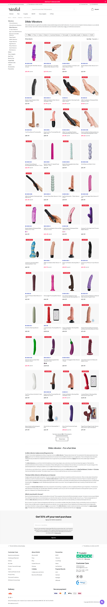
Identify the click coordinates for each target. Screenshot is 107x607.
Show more (62, 439)
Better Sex (11, 58)
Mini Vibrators (12, 50)
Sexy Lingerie (11, 54)
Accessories (11, 67)
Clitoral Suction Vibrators (15, 25)
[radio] (25, 63)
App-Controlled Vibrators (15, 31)
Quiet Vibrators (13, 47)
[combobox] (52, 9)
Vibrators (11, 21)
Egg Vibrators (12, 43)
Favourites (11, 69)
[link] (9, 17)
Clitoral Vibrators (13, 23)
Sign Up (53, 537)
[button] (105, 1)
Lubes (9, 64)
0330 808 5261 (94, 4)
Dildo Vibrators (13, 27)
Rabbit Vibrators (13, 39)
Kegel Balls (11, 60)
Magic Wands (12, 37)
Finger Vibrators (13, 41)
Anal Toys (10, 56)
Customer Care (84, 4)
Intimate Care (11, 62)
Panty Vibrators (13, 45)
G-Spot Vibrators (13, 29)
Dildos (9, 52)
